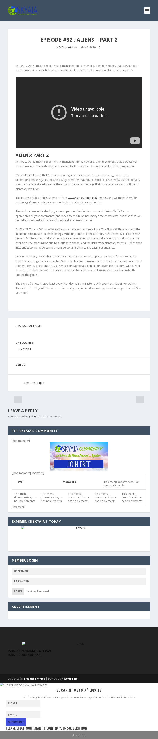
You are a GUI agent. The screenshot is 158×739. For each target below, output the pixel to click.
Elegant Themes (34, 678)
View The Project (34, 383)
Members (69, 482)
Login (18, 591)
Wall (21, 482)
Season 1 (25, 349)
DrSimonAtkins (68, 47)
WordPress (71, 678)
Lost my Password (38, 591)
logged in (30, 416)
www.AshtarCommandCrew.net (87, 198)
